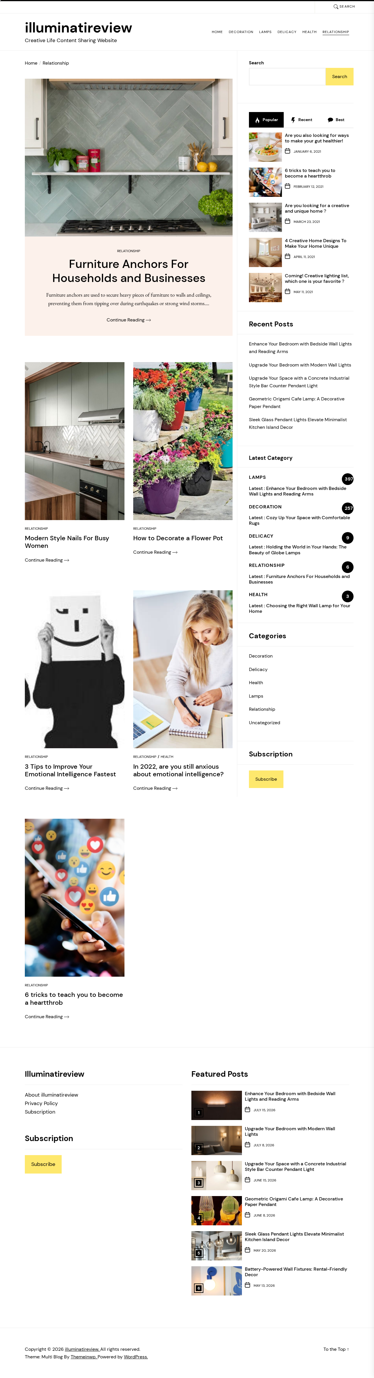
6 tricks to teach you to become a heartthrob (310, 173)
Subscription (40, 1111)
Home (217, 32)
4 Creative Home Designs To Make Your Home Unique (316, 243)
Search (256, 63)
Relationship (336, 32)
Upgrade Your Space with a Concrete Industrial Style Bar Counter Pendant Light (299, 382)
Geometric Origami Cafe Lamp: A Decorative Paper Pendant (296, 403)
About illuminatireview (51, 1094)
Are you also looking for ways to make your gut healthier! (317, 138)
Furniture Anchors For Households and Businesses (299, 579)
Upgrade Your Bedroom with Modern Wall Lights (300, 365)
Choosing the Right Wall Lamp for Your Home (299, 608)
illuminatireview (78, 27)
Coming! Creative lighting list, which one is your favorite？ (317, 278)
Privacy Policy (41, 1103)
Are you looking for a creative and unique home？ (317, 208)
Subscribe (266, 779)
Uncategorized (264, 723)
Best (339, 119)
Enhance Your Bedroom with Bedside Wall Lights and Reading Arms (300, 348)
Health (309, 32)
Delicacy (287, 32)
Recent (304, 119)
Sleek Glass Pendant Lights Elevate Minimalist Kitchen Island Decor (298, 423)
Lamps (265, 32)
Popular (270, 119)
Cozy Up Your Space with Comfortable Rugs (299, 520)
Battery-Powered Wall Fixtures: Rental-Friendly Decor (296, 1272)
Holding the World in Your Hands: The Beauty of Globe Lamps (298, 549)
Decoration (241, 32)
